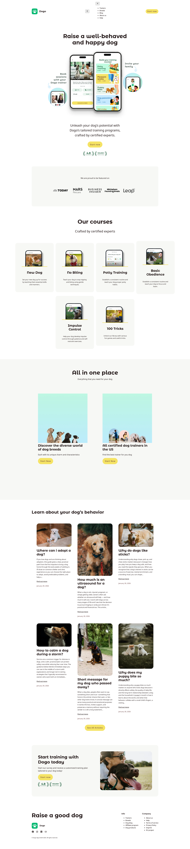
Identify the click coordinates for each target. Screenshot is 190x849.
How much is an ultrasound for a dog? (91, 583)
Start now (152, 11)
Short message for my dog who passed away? (94, 683)
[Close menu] (98, 3)
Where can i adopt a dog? (54, 552)
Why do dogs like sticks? (133, 552)
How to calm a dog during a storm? (52, 652)
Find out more (42, 581)
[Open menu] (87, 11)
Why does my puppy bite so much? (130, 676)
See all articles (95, 727)
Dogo (42, 11)
